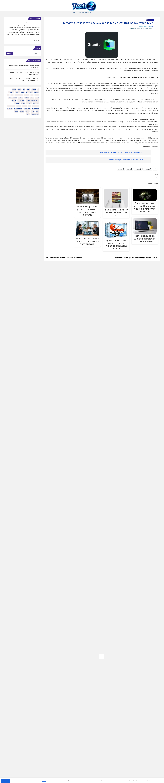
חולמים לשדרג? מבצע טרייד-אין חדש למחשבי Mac (64, 258)
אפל (32, 95)
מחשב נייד (16, 103)
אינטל (22, 92)
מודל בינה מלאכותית (134, 28)
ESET (28, 89)
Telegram (36, 92)
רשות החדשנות (35, 114)
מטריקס (24, 106)
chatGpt (34, 89)
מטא (29, 106)
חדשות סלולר (21, 100)
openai (14, 89)
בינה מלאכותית (142, 28)
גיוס (8, 95)
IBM (147, 28)
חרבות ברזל (36, 103)
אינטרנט (17, 92)
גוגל (12, 95)
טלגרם (23, 103)
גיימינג (37, 97)
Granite (150, 28)
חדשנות (14, 100)
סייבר (37, 111)
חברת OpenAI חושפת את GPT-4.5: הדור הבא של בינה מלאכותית (121, 152)
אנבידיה (37, 95)
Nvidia (19, 89)
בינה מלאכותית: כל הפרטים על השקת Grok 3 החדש (126, 160)
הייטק (32, 97)
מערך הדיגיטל (35, 108)
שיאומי (28, 114)
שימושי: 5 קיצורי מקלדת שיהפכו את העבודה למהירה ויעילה (136, 258)
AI (38, 89)
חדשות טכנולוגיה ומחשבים (32, 100)
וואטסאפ (21, 97)
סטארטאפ (9, 108)
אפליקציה (26, 95)
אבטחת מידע (29, 92)
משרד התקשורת (18, 108)
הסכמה (6, 781)
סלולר (32, 111)
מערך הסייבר (27, 108)
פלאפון (16, 111)
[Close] (162, 779)
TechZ (140, 26)
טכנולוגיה (29, 103)
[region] (82, 780)
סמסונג (27, 111)
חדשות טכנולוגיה (149, 19)
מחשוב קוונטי (35, 106)
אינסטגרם (11, 92)
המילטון (27, 97)
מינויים (18, 106)
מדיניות (44, 781)
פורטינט (22, 111)
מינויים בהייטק (11, 106)
